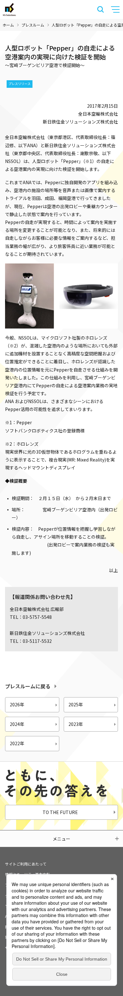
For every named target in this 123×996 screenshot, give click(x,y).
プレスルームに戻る (27, 686)
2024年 (17, 724)
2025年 (75, 704)
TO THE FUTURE (60, 812)
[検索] (100, 9)
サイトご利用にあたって (25, 863)
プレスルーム (32, 24)
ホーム (8, 24)
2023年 (75, 724)
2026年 (17, 704)
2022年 (17, 743)
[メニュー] (116, 9)
